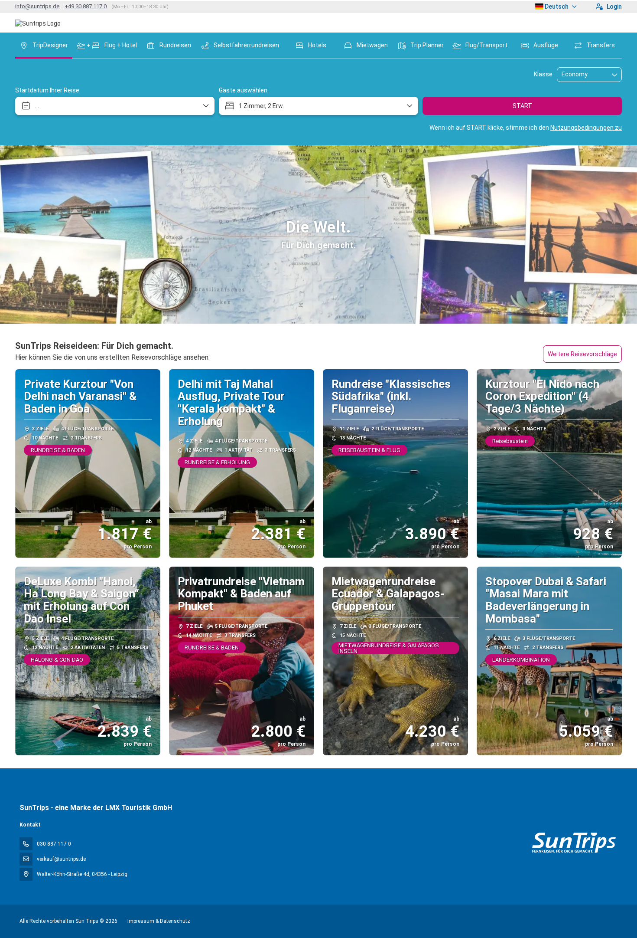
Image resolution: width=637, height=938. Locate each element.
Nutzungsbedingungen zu (586, 127)
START (522, 105)
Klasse (543, 74)
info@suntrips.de (37, 6)
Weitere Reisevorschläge (582, 354)
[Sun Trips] (574, 842)
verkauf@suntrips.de (61, 859)
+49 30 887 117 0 (86, 6)
